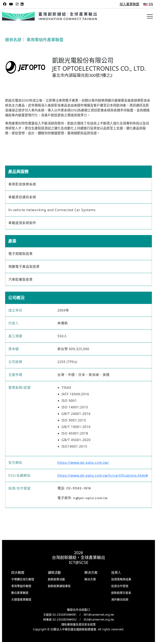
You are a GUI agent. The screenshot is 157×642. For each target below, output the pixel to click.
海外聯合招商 (119, 599)
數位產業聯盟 (19, 593)
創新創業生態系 (121, 593)
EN (151, 4)
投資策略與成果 (121, 579)
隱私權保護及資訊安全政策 (78, 624)
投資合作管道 (119, 586)
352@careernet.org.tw (98, 619)
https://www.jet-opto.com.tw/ (83, 462)
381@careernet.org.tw (98, 614)
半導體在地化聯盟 (22, 579)
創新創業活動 (56, 579)
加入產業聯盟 (129, 4)
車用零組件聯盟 (21, 586)
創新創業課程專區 (59, 586)
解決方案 (90, 579)
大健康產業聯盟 (21, 599)
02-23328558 (61, 614)
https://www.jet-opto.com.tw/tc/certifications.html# (102, 475)
